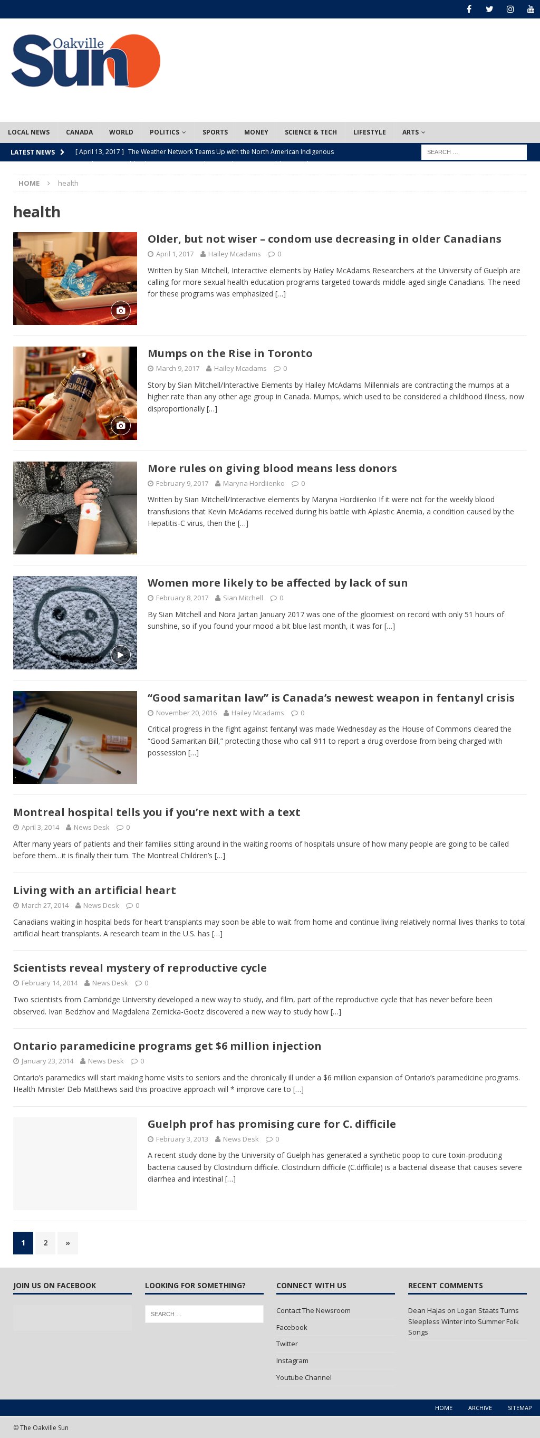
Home (443, 1408)
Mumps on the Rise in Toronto (230, 353)
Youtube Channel (304, 1377)
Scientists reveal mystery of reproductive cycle (140, 968)
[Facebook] (469, 9)
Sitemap (520, 1408)
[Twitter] (489, 9)
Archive (480, 1408)
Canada (79, 132)
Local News (29, 132)
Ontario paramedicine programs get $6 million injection (167, 1046)
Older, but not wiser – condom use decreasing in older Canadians (325, 239)
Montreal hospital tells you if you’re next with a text (157, 812)
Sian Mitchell (243, 597)
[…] (280, 294)
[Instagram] (510, 9)
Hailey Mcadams (234, 253)
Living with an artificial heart (94, 890)
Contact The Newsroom (313, 1310)
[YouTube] (531, 9)
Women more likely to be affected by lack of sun (278, 583)
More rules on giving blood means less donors (272, 468)
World (121, 132)
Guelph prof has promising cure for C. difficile (272, 1124)
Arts (410, 132)
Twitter (287, 1343)
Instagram (292, 1360)
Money (256, 132)
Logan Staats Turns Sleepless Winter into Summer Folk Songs (463, 1321)
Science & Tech (311, 132)
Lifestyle (369, 132)
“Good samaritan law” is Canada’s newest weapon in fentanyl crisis (331, 698)
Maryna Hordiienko (254, 483)
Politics (164, 132)
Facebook (291, 1327)
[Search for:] (474, 151)
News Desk (92, 827)
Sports (215, 132)
